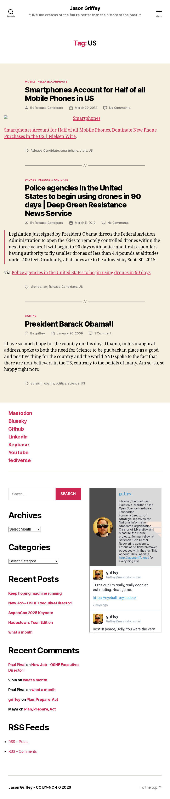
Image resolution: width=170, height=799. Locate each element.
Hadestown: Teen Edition (30, 622)
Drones (30, 179)
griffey (40, 333)
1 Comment (103, 333)
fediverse (19, 460)
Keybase (18, 445)
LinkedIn (18, 437)
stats (83, 150)
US (91, 150)
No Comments (119, 108)
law (44, 287)
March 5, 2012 (85, 223)
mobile (30, 81)
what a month (20, 632)
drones (36, 287)
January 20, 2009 (70, 333)
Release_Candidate (52, 81)
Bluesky (17, 421)
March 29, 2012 (86, 108)
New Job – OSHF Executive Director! (40, 603)
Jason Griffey (85, 8)
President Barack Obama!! (69, 323)
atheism (36, 383)
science (73, 383)
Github (16, 429)
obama (49, 383)
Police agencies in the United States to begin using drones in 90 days (81, 273)
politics (61, 383)
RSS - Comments (22, 751)
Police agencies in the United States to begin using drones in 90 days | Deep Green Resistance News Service (83, 200)
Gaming (31, 315)
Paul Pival (16, 664)
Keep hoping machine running (35, 593)
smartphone (69, 150)
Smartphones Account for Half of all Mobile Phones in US (85, 94)
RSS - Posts (18, 741)
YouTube (18, 452)
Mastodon (20, 413)
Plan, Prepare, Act (42, 699)
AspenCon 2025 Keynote (30, 613)
